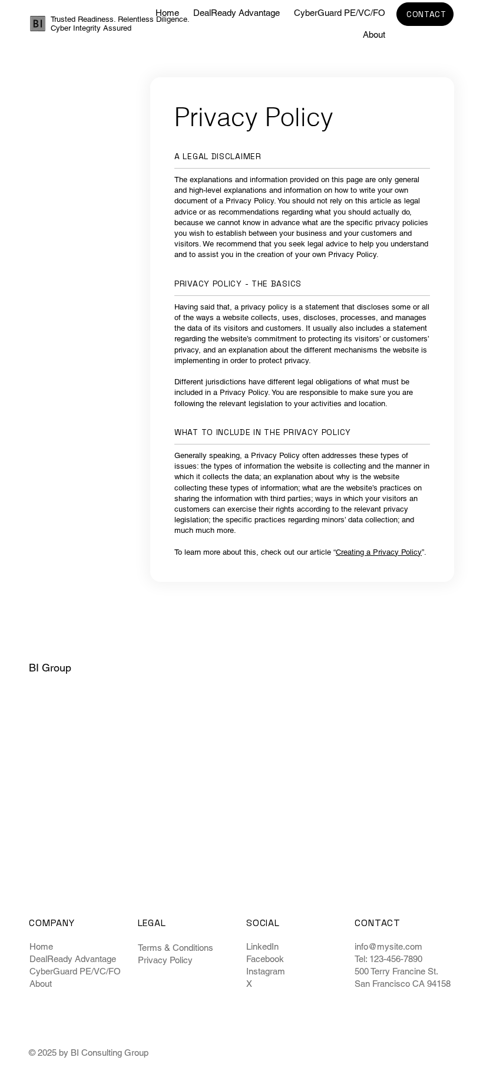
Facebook (265, 959)
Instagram (265, 971)
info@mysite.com (388, 946)
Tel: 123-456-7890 (388, 959)
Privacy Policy (165, 960)
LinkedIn (262, 946)
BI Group (50, 667)
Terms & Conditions (175, 948)
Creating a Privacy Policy (379, 552)
